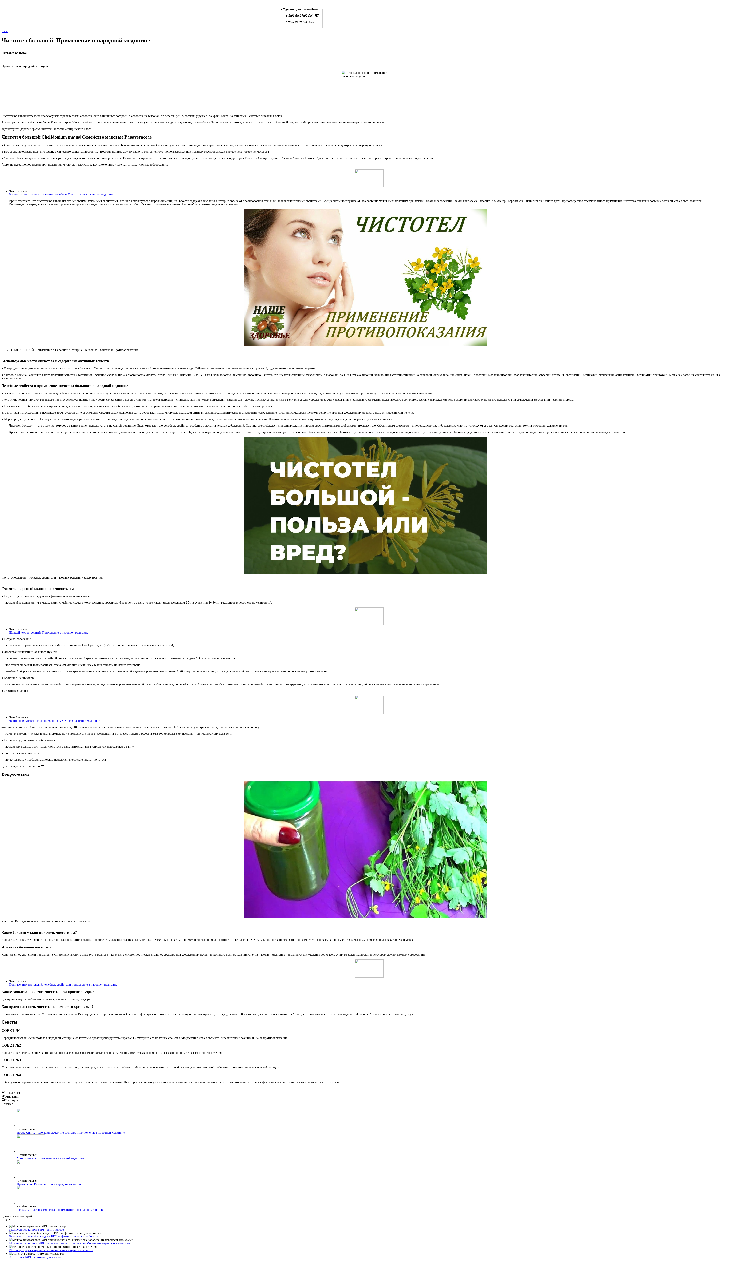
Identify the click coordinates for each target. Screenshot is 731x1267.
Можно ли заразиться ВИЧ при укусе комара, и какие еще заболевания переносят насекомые (69, 1243)
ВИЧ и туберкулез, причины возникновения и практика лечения (51, 1250)
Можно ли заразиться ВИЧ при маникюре (36, 1229)
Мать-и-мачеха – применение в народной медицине (50, 1158)
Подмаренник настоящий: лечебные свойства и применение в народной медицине (63, 984)
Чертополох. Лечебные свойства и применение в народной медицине (54, 720)
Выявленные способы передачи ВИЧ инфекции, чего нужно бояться (53, 1236)
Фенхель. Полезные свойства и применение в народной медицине (60, 1209)
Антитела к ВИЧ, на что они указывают (35, 1257)
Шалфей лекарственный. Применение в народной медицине (48, 632)
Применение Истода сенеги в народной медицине (49, 1184)
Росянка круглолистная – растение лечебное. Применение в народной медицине (61, 194)
